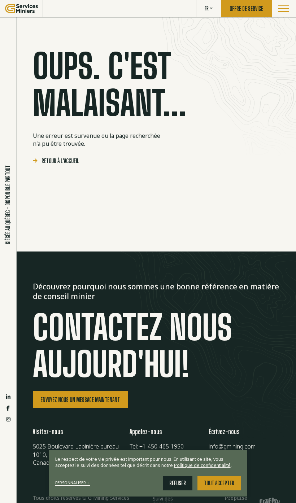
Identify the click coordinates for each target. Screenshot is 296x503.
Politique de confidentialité (202, 465)
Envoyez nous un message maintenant (80, 400)
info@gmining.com (232, 446)
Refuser (177, 483)
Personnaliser (73, 483)
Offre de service (246, 8)
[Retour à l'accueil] (21, 8)
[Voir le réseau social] (8, 396)
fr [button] (207, 8)
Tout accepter (219, 483)
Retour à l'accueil (60, 161)
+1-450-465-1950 (161, 446)
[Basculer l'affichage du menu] (284, 8)
